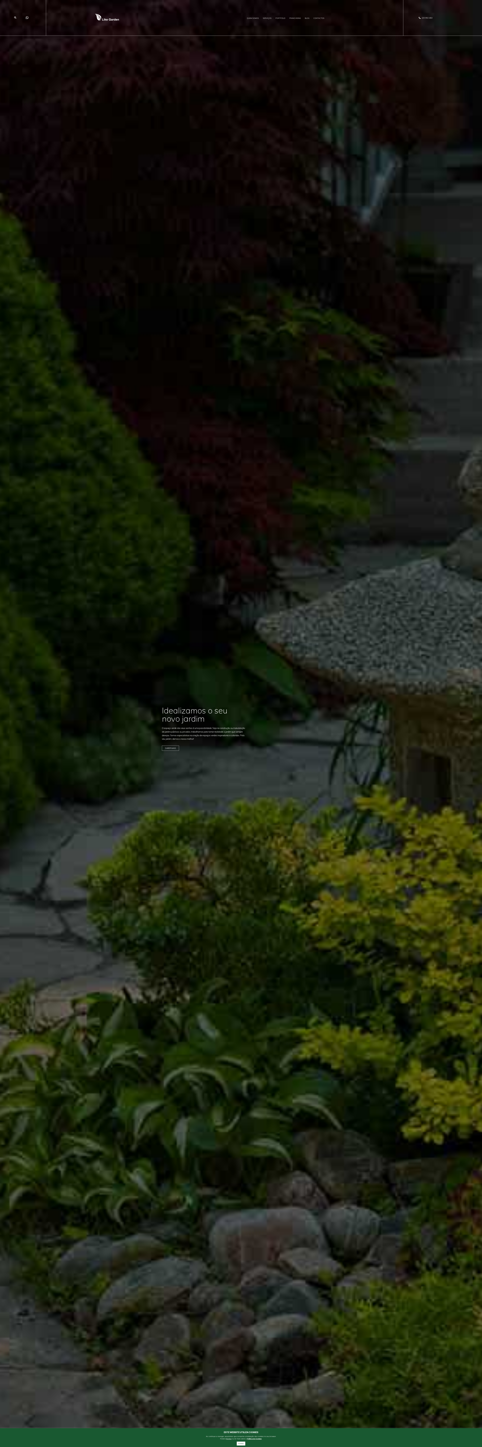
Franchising (295, 18)
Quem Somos (253, 18)
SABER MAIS (170, 748)
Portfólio (280, 18)
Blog (307, 18)
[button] (425, 18)
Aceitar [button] (241, 1443)
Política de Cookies (254, 1439)
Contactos (318, 18)
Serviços (267, 18)
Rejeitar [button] (229, 1439)
